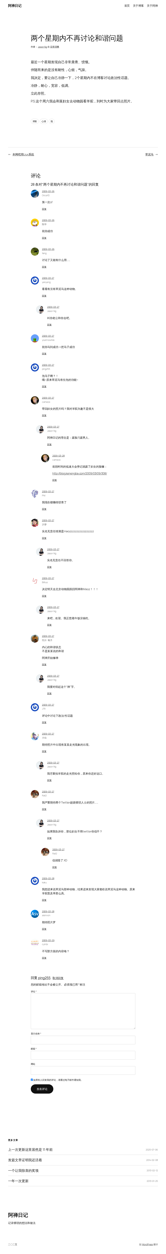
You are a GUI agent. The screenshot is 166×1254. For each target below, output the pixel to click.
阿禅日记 (14, 5)
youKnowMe (48, 339)
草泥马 (149, 154)
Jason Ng (42, 46)
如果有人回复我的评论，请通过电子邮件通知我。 (58, 1079)
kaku (44, 882)
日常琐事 (54, 46)
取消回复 (58, 978)
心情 (44, 121)
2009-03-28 (58, 455)
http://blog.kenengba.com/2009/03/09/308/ (79, 473)
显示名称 (36, 1033)
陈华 (44, 224)
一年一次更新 (18, 1181)
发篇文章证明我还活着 (25, 1160)
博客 (35, 121)
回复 (44, 208)
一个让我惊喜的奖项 (23, 1170)
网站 (33, 1063)
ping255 (44, 977)
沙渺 (44, 524)
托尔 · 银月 (47, 640)
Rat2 (44, 795)
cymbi (45, 944)
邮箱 (34, 1048)
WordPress (147, 1244)
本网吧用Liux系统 (23, 154)
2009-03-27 (48, 278)
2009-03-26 (48, 191)
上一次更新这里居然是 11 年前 (30, 1149)
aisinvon (46, 915)
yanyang (46, 282)
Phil (44, 495)
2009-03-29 (48, 940)
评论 (34, 991)
